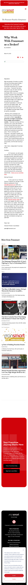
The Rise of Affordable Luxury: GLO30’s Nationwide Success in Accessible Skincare (14, 291)
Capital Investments (14, 544)
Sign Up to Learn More (11, 471)
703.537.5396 (14, 517)
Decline (14, 579)
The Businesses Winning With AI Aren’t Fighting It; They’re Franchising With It (14, 262)
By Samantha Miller (6, 293)
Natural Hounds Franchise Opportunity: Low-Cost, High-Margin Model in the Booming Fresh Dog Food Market (14, 372)
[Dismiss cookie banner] (23, 550)
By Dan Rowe (4, 346)
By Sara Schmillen (5, 265)
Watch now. (17, 3)
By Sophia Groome (6, 320)
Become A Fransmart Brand (14, 542)
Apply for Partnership (14, 546)
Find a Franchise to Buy (11, 465)
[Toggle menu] (25, 9)
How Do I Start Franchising (14, 532)
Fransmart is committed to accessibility (14, 525)
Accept (14, 575)
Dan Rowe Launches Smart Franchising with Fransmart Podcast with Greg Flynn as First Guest (14, 318)
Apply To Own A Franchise (14, 536)
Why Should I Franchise (14, 530)
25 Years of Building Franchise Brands (13, 344)
